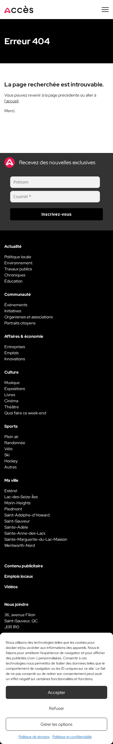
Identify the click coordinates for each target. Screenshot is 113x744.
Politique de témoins (34, 736)
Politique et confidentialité (72, 736)
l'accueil (11, 101)
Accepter (56, 692)
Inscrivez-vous (56, 214)
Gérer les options (56, 724)
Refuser (56, 708)
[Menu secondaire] (105, 9)
